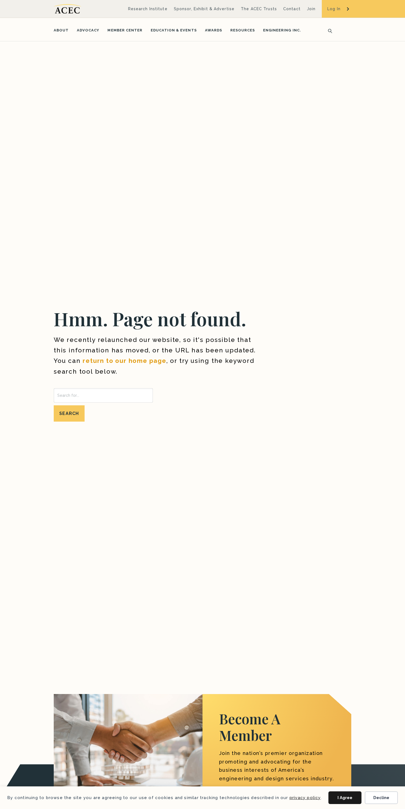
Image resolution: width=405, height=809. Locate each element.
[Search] (328, 30)
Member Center (124, 30)
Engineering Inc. (282, 30)
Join (311, 9)
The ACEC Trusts (259, 9)
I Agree (344, 797)
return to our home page (124, 360)
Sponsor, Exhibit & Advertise (204, 9)
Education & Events (174, 30)
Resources (242, 30)
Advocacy (88, 30)
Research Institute (148, 9)
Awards (213, 30)
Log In (334, 9)
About (61, 30)
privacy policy (305, 797)
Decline (381, 797)
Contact (292, 9)
